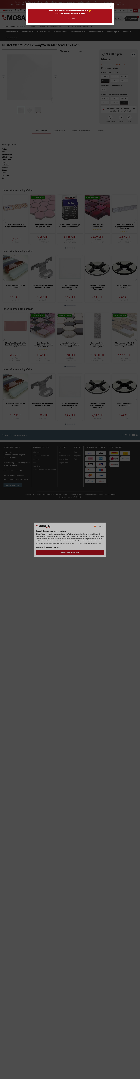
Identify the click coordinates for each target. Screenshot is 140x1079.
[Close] (110, 6)
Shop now (71, 19)
